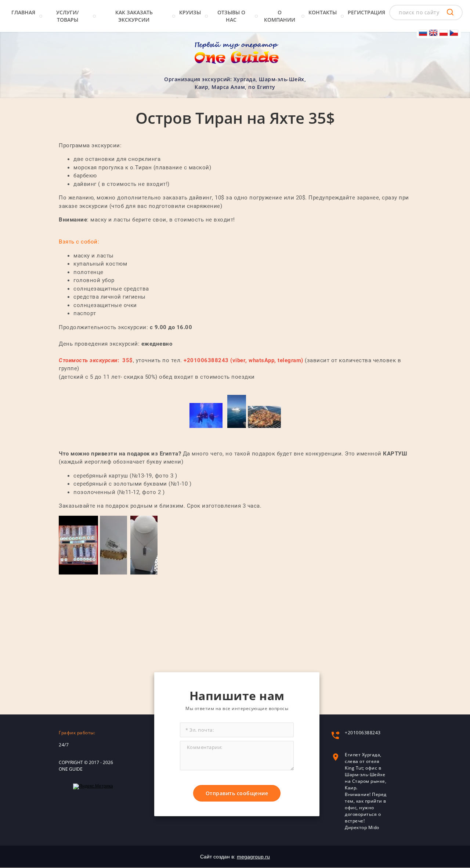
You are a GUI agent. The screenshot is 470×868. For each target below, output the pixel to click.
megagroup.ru (253, 857)
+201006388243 (363, 733)
